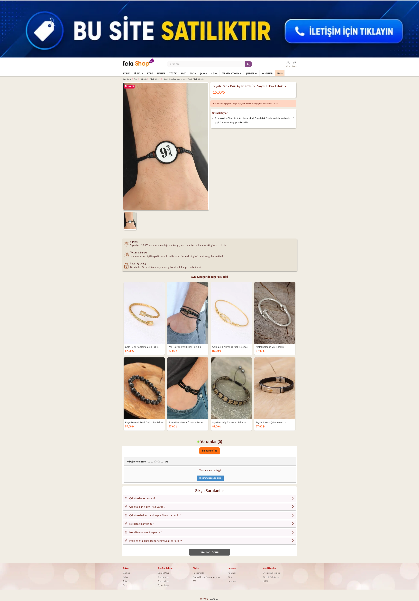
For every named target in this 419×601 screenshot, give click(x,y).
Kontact (232, 573)
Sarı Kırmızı (163, 577)
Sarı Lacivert (164, 581)
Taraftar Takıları (232, 73)
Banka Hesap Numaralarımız (206, 577)
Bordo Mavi (163, 573)
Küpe (150, 73)
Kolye (126, 73)
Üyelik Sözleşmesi (271, 573)
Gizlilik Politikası (271, 577)
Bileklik (138, 73)
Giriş (230, 577)
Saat (183, 73)
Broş (193, 73)
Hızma (214, 73)
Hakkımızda (198, 573)
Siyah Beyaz (163, 585)
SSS (194, 581)
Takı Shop (213, 599)
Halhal (161, 73)
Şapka (203, 73)
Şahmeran (251, 73)
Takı (125, 581)
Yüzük (173, 73)
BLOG (279, 73)
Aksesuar (267, 73)
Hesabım (232, 581)
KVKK (265, 581)
